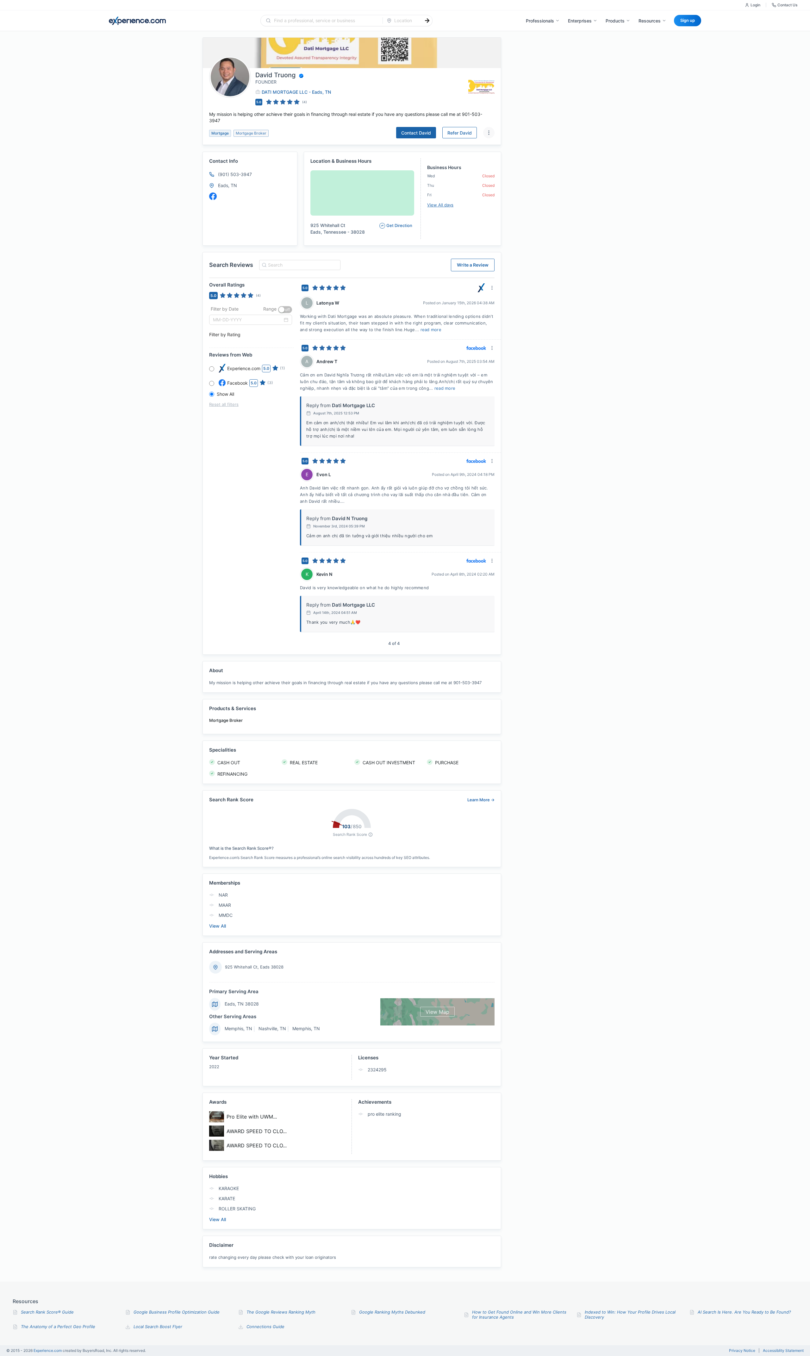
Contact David (416, 133)
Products (615, 20)
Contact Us (787, 5)
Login (755, 5)
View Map (437, 1012)
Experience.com (48, 1350)
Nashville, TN (272, 1028)
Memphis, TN (238, 1028)
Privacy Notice (742, 1350)
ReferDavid (459, 133)
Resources (650, 20)
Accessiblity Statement (783, 1350)
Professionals (540, 20)
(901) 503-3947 (235, 174)
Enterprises (580, 20)
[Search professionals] (427, 20)
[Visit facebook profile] (213, 196)
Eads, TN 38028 (242, 1003)
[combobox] (325, 20)
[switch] (285, 309)
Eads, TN (227, 185)
